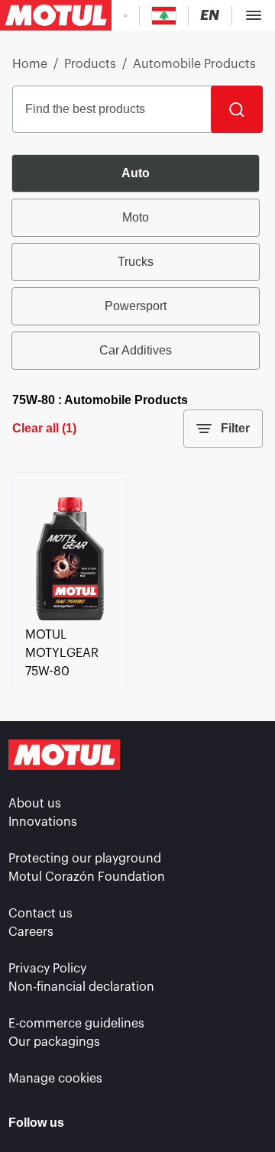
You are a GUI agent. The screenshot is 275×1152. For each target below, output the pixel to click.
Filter (235, 428)
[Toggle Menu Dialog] (253, 15)
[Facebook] (133, 1123)
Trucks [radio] (136, 261)
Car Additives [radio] (135, 350)
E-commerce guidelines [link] (76, 1024)
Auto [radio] (135, 173)
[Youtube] (212, 1123)
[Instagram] (172, 1123)
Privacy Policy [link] (47, 969)
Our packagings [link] (54, 1042)
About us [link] (34, 804)
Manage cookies (55, 1079)
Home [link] (29, 64)
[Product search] (125, 15)
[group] (137, 262)
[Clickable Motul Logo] (56, 15)
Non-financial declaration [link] (81, 987)
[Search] (237, 109)
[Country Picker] (164, 15)
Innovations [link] (42, 822)
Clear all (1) (44, 428)
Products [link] (90, 64)
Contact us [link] (40, 914)
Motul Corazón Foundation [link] (86, 877)
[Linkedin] (93, 1123)
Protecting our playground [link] (84, 859)
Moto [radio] (135, 217)
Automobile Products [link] (194, 64)
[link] (70, 616)
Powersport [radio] (136, 305)
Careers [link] (30, 932)
